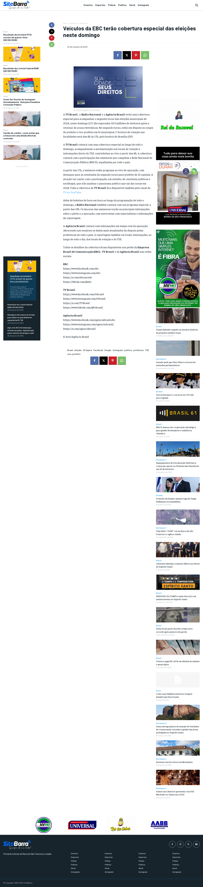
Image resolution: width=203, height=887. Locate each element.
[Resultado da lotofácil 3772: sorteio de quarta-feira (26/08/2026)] (21, 54)
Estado (159, 391)
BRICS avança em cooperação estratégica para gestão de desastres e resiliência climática (176, 430)
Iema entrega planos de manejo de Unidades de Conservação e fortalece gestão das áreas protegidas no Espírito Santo (177, 729)
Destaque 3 (83, 23)
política (128, 350)
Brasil (5, 32)
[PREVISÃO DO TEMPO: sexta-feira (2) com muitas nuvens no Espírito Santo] (178, 582)
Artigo (5, 96)
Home (65, 23)
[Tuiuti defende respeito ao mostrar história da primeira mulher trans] (178, 315)
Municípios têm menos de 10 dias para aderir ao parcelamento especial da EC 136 (21, 317)
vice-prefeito (74, 354)
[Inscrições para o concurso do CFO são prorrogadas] (178, 380)
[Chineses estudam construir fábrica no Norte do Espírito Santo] (178, 549)
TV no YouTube (72, 192)
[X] (51, 31)
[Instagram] (180, 844)
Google (107, 350)
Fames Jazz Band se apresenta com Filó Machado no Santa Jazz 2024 (175, 793)
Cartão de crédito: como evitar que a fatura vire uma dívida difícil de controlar (21, 135)
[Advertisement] (21, 209)
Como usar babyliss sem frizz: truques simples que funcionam (174, 695)
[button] (197, 5)
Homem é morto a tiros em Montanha (174, 762)
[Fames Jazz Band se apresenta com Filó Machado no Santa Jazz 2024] (178, 777)
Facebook (98, 350)
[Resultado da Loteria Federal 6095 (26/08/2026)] (21, 85)
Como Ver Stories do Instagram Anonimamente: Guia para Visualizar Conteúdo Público (21, 102)
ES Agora (87, 350)
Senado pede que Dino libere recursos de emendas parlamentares (176, 363)
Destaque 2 (161, 460)
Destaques (73, 23)
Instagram (118, 350)
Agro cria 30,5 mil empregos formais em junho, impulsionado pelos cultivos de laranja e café (20, 330)
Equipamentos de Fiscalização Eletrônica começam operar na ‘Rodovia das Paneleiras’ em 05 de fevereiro (177, 465)
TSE (147, 350)
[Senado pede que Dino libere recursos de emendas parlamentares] (178, 348)
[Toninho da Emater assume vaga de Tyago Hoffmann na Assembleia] (178, 484)
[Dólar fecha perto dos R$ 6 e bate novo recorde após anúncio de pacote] (178, 614)
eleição (78, 350)
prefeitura (138, 350)
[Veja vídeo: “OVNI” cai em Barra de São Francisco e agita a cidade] (178, 517)
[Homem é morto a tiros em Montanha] (178, 748)
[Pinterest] (51, 38)
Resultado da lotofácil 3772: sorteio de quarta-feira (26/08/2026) (17, 37)
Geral (158, 691)
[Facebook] (51, 25)
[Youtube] (196, 844)
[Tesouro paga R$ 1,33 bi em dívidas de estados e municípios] (178, 647)
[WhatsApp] (51, 44)
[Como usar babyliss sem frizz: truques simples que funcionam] (178, 679)
